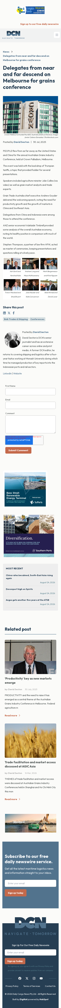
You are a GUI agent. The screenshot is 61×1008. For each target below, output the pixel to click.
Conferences (37, 319)
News (6, 51)
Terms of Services (31, 986)
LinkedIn (7, 373)
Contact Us (50, 986)
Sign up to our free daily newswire (39, 23)
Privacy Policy (12, 986)
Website (17, 373)
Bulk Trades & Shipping (16, 319)
